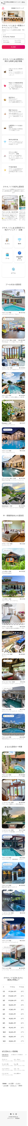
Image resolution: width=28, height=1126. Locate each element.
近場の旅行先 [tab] (5, 1054)
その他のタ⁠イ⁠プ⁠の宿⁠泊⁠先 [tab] (17, 1054)
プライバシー (10, 1118)
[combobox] (13, 37)
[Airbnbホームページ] (3, 8)
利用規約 (17, 1118)
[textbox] (7, 42)
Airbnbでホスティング (17, 8)
